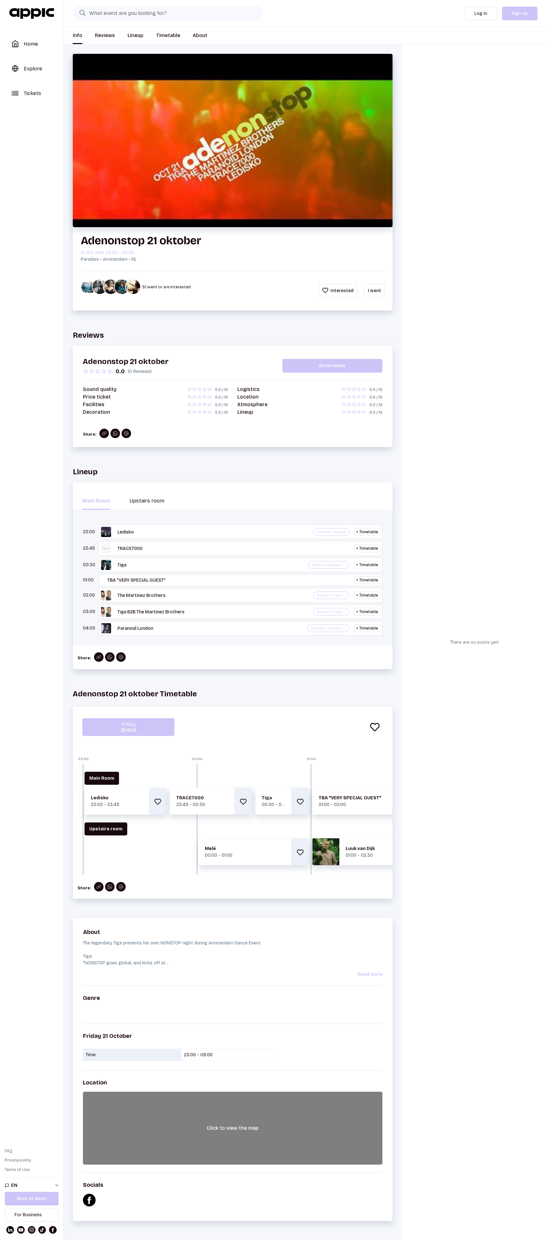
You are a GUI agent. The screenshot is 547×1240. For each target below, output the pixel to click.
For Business (28, 1215)
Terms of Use (17, 1169)
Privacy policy (18, 1160)
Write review (332, 365)
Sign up (520, 13)
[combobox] (167, 13)
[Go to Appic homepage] (31, 13)
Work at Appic (31, 1198)
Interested (342, 290)
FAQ (8, 1151)
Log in (481, 13)
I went (374, 290)
